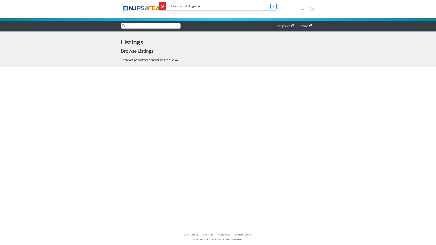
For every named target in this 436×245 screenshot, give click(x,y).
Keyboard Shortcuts (243, 234)
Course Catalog (191, 234)
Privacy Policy (223, 234)
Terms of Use (207, 234)
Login (302, 9)
